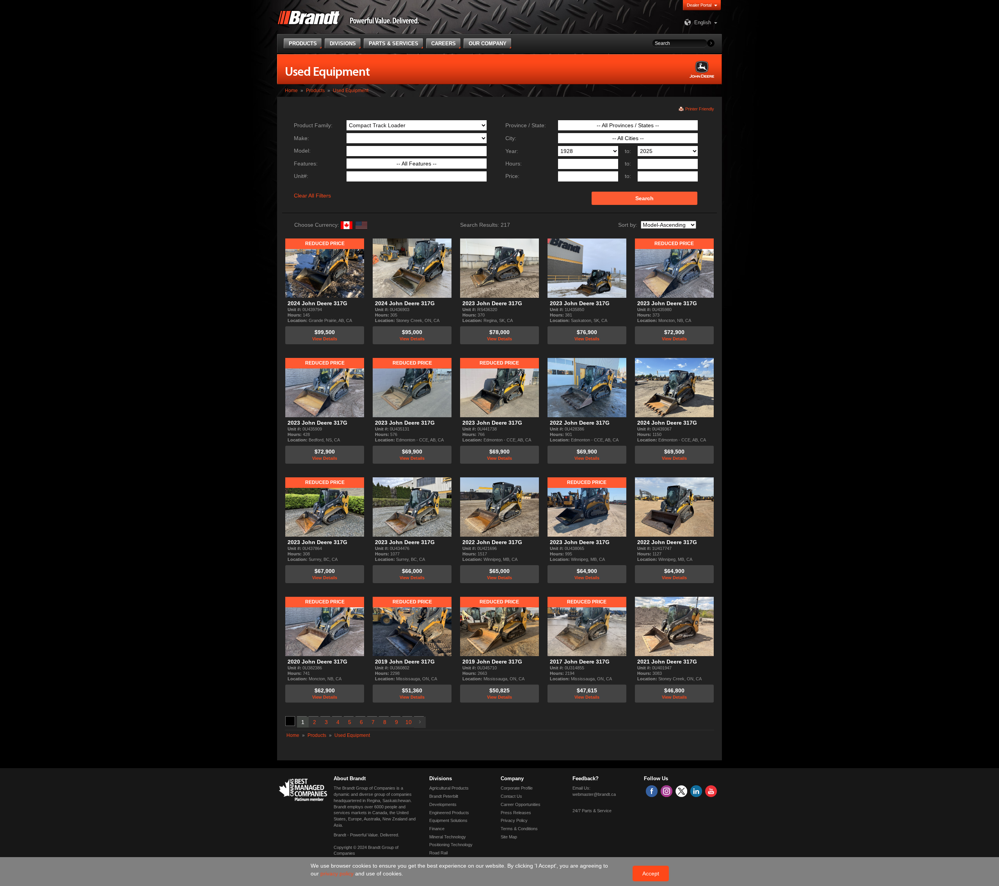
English (702, 22)
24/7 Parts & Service (591, 810)
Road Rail (438, 852)
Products (315, 90)
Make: (301, 138)
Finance (436, 828)
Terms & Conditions (519, 828)
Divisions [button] (343, 43)
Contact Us (511, 796)
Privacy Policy (514, 820)
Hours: (513, 163)
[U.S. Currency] (361, 225)
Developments (443, 804)
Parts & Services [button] (393, 43)
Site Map (509, 836)
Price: (512, 176)
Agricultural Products (449, 788)
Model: (302, 151)
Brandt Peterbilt (443, 796)
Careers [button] (443, 43)
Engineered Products (449, 812)
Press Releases (516, 812)
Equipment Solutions (448, 820)
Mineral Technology (447, 836)
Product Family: (313, 125)
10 (408, 722)
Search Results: (479, 225)
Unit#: (301, 176)
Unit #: (295, 309)
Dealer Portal (699, 5)
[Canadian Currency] (345, 225)
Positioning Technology (451, 844)
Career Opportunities (520, 804)
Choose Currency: (316, 225)
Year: (511, 151)
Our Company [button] (488, 43)
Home (291, 90)
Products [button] (303, 43)
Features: (306, 163)
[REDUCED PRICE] (324, 267)
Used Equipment (350, 90)
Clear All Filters (312, 195)
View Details (324, 338)
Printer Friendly (699, 109)
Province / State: (525, 125)
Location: (298, 320)
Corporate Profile (517, 788)
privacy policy (337, 873)
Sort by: (627, 225)
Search (644, 198)
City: (510, 138)
